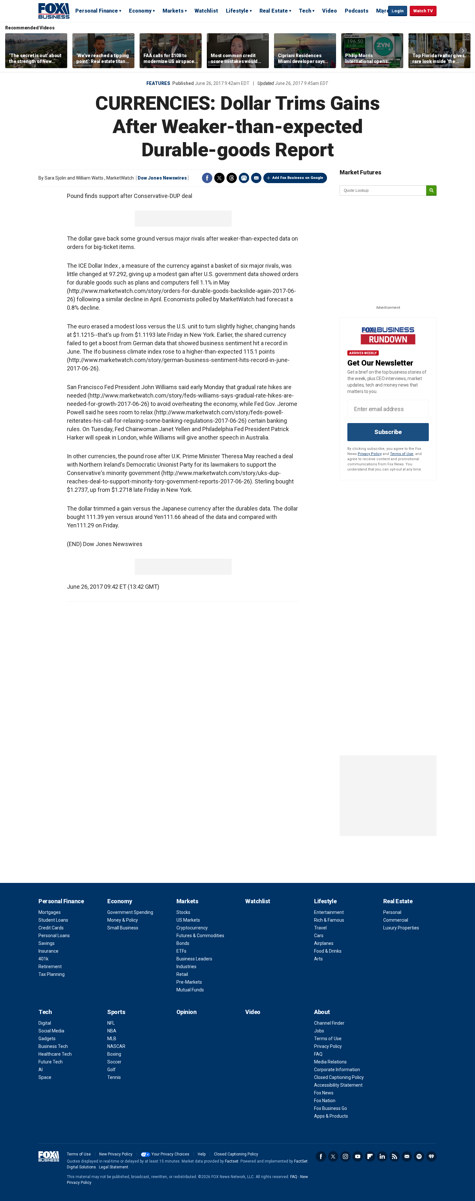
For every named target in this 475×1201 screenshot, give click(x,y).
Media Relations (330, 1061)
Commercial (395, 920)
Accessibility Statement (338, 1085)
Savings (46, 943)
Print (244, 178)
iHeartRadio (431, 1156)
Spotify (419, 1156)
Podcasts (356, 11)
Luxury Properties (401, 927)
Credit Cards (51, 927)
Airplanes (323, 943)
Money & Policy (122, 920)
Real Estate (273, 11)
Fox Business (53, 11)
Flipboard (370, 1156)
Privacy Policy (370, 454)
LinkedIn (382, 1156)
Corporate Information (337, 1069)
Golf (111, 1069)
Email (256, 178)
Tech (305, 11)
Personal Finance (96, 11)
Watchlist (206, 11)
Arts (318, 958)
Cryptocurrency (192, 927)
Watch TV (423, 10)
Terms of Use (401, 454)
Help (202, 1154)
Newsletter (407, 1156)
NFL (111, 1023)
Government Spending (130, 912)
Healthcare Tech (55, 1054)
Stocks (183, 912)
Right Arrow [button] (463, 51)
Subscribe (388, 432)
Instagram (345, 1156)
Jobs (319, 1030)
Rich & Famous (329, 920)
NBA (111, 1030)
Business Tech (53, 1046)
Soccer (114, 1061)
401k (43, 958)
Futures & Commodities (200, 935)
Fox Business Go (330, 1108)
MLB (111, 1038)
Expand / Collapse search (381, 11)
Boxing (114, 1054)
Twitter (219, 178)
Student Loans (53, 920)
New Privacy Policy (115, 1154)
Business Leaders (194, 958)
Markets (173, 11)
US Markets (188, 920)
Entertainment (329, 912)
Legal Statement (113, 1167)
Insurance (48, 951)
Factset (231, 1161)
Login (398, 10)
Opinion (186, 1012)
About (322, 1012)
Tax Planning (51, 974)
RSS (394, 1156)
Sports (116, 1012)
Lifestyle (237, 11)
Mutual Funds (190, 989)
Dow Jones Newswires (162, 178)
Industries (186, 966)
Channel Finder (329, 1023)
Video (329, 11)
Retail (182, 974)
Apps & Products (331, 1116)
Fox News (323, 1092)
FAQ (318, 1054)
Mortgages (49, 912)
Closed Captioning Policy (339, 1077)
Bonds (182, 943)
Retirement (50, 966)
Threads (232, 178)
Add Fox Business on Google (297, 178)
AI (40, 1069)
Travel (320, 927)
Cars (318, 935)
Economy (140, 11)
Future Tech (50, 1061)
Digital (44, 1023)
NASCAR (116, 1046)
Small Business (122, 927)
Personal (392, 912)
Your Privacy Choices (170, 1154)
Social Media (51, 1030)
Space (44, 1077)
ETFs (181, 951)
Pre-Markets (189, 982)
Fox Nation (324, 1100)
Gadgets (47, 1038)
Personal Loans (54, 935)
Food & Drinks (328, 951)
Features (158, 83)
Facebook (207, 178)
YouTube (358, 1156)
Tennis (114, 1077)
